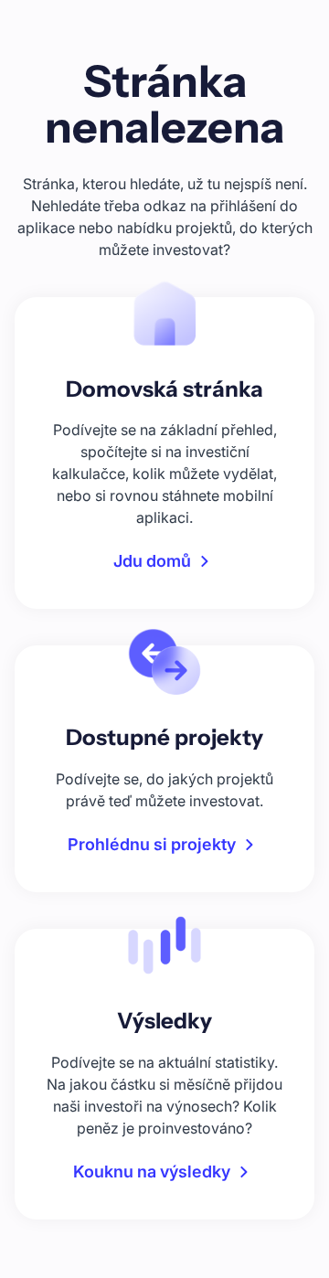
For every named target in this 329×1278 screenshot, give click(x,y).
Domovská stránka (164, 389)
